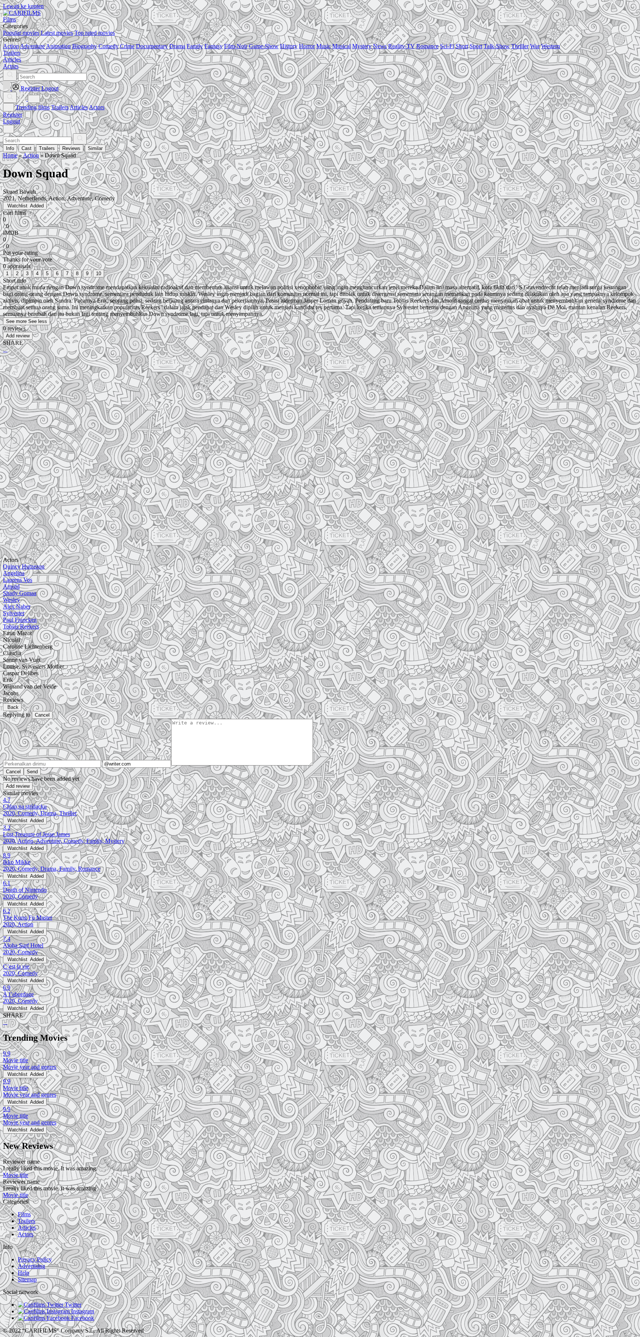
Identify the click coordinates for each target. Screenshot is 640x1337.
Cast (26, 148)
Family (195, 46)
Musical (341, 46)
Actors (96, 107)
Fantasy (213, 46)
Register (12, 114)
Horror (307, 46)
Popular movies (21, 33)
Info (10, 148)
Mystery (361, 46)
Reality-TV (401, 46)
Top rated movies (94, 33)
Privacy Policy (35, 1259)
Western (550, 46)
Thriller (520, 46)
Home (10, 155)
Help (23, 1273)
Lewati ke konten (23, 6)
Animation (58, 46)
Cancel (42, 715)
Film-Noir (235, 46)
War (535, 46)
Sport (476, 46)
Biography (84, 46)
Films (24, 1214)
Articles (79, 107)
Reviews (71, 148)
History (288, 46)
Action (11, 46)
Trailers (60, 107)
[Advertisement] (225, 417)
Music (323, 46)
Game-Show (264, 46)
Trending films (33, 107)
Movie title (15, 1175)
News (380, 46)
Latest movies (57, 33)
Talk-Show (497, 46)
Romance (427, 46)
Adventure (32, 46)
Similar (95, 148)
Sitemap (27, 1279)
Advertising (31, 1266)
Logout (11, 121)
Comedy (109, 46)
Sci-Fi (447, 46)
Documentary (152, 46)
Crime (127, 46)
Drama (177, 46)
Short (462, 46)
